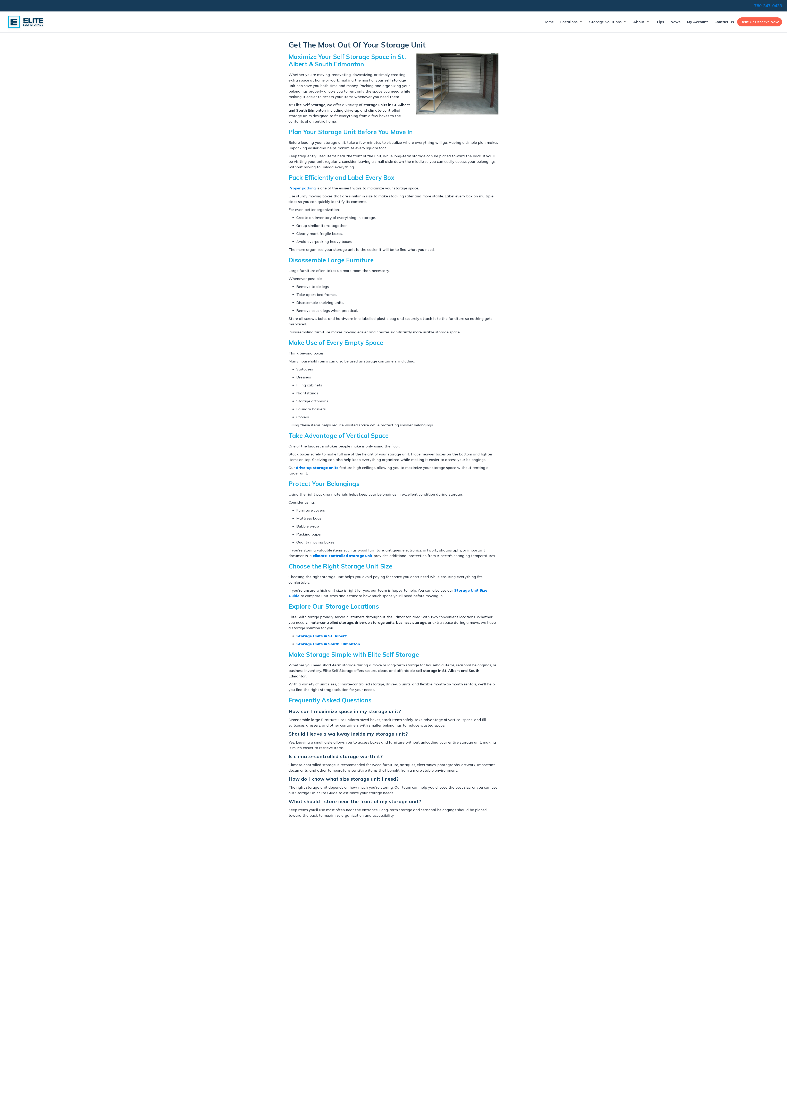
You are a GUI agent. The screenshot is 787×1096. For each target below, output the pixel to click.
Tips (660, 21)
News (675, 21)
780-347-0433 (768, 5)
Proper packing (302, 188)
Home (549, 21)
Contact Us (724, 21)
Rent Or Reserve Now (759, 21)
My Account (697, 21)
